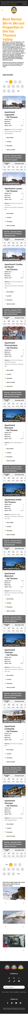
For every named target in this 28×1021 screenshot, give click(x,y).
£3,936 (17, 781)
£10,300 (21, 323)
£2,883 (13, 245)
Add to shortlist (11, 149)
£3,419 (13, 707)
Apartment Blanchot (10, 574)
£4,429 (17, 630)
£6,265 (17, 323)
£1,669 (4, 856)
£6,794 (21, 630)
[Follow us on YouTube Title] (16, 1003)
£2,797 (13, 781)
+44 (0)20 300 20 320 (9, 981)
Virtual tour (9, 386)
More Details (10, 137)
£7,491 (21, 707)
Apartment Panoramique (11, 344)
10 (9, 91)
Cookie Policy (23, 992)
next (18, 91)
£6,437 (21, 245)
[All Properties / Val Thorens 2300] (14, 893)
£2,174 (13, 169)
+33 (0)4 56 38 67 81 (14, 981)
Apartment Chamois (10, 651)
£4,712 (13, 406)
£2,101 (8, 554)
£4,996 (21, 554)
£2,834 (8, 630)
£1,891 (8, 480)
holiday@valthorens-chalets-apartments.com (19, 981)
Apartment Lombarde (10, 727)
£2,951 (17, 480)
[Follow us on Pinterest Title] (20, 1003)
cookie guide (13, 4)
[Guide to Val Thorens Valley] (14, 917)
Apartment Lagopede (10, 113)
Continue (24, 4)
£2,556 (4, 245)
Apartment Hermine (10, 801)
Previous (4, 102)
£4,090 (4, 323)
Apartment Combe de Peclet (13, 265)
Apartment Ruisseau (10, 426)
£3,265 (17, 554)
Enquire (21, 856)
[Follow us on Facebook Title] (8, 1003)
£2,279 (13, 554)
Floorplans (9, 145)
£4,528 (21, 480)
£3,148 (8, 707)
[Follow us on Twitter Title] (12, 1003)
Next (23, 102)
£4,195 (4, 406)
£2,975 (17, 169)
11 (13, 91)
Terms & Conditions (14, 992)
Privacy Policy (5, 992)
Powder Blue (22, 1009)
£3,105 (13, 630)
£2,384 (4, 781)
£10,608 (21, 406)
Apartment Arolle (13, 499)
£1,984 (13, 856)
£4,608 (13, 323)
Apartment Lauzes (13, 188)
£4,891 (21, 169)
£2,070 (13, 480)
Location (9, 141)
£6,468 (17, 406)
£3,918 (17, 245)
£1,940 (4, 169)
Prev (5, 903)
